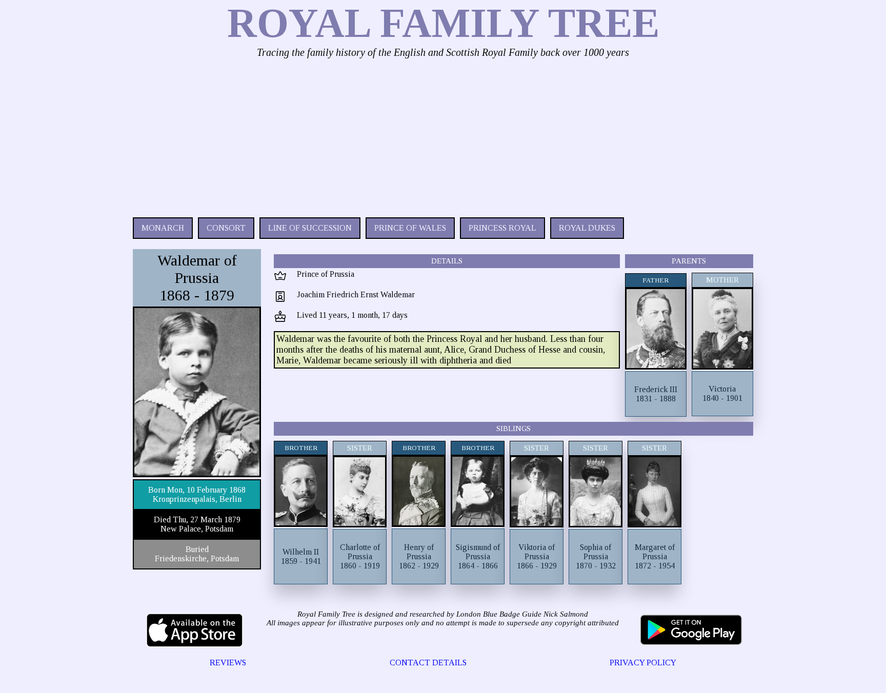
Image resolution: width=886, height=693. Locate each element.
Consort (226, 227)
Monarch (163, 227)
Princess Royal (502, 227)
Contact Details (428, 662)
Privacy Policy (643, 662)
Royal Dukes (587, 227)
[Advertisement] (440, 135)
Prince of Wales (410, 227)
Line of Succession (310, 227)
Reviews (228, 662)
